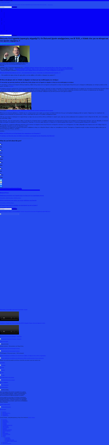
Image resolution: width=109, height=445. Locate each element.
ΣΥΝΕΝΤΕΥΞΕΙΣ (6, 434)
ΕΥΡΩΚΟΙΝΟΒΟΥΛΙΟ (10, 17)
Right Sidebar (8, 438)
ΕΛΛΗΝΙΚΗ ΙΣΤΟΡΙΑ (10, 25)
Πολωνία (19, 187)
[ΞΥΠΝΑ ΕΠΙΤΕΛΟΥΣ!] (5, 407)
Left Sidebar (7, 437)
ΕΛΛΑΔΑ (5, 18)
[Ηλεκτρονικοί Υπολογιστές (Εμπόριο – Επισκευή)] (10, 339)
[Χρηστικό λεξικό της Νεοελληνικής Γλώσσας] (9, 351)
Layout (4, 436)
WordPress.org (5, 415)
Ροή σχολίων (5, 414)
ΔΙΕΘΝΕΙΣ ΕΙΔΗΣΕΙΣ (7, 19)
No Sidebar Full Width (9, 440)
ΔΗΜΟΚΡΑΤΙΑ (8, 12)
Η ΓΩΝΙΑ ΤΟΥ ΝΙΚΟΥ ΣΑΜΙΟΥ (12, 28)
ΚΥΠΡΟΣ (7, 13)
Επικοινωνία (5, 442)
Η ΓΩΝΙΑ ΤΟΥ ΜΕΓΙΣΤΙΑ (10, 27)
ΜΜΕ (4, 432)
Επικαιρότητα (15, 187)
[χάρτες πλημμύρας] (4, 385)
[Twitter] (54, 180)
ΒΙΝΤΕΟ (4, 22)
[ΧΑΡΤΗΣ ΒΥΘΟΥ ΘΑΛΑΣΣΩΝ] (7, 380)
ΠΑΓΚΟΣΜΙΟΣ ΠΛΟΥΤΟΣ (11, 21)
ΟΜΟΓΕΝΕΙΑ (8, 14)
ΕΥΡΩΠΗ (7, 16)
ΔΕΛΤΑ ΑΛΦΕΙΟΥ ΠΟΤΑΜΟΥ (11, 29)
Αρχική (4, 9)
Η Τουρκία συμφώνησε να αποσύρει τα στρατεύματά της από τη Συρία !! (19, 205)
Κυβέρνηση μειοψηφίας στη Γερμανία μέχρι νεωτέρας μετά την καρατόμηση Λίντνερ (22, 195)
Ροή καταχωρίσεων (6, 413)
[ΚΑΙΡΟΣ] (2, 370)
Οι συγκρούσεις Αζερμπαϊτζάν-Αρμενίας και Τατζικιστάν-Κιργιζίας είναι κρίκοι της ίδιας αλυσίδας (20, 190)
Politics (4, 43)
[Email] (54, 182)
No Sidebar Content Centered (11, 441)
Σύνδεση (4, 411)
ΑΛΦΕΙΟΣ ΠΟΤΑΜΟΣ (5, 2)
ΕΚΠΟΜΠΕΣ (5, 433)
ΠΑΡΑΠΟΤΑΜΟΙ (11, 30)
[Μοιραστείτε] (54, 186)
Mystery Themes (31, 417)
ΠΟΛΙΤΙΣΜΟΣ (8, 26)
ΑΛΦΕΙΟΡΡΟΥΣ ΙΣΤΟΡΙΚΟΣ (9, 24)
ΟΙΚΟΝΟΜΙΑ (6, 20)
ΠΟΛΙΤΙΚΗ (5, 10)
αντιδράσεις (6, 187)
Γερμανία (10, 187)
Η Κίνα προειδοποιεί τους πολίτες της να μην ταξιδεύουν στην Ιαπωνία (18, 200)
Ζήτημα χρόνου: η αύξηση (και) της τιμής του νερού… (11, 188)
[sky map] (2, 375)
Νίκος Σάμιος (18, 197)
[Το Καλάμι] (2, 365)
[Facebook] (54, 184)
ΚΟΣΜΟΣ (5, 11)
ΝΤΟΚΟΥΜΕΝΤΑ (6, 430)
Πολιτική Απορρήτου (7, 443)
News (1, 43)
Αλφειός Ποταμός (21, 45)
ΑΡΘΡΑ (4, 435)
